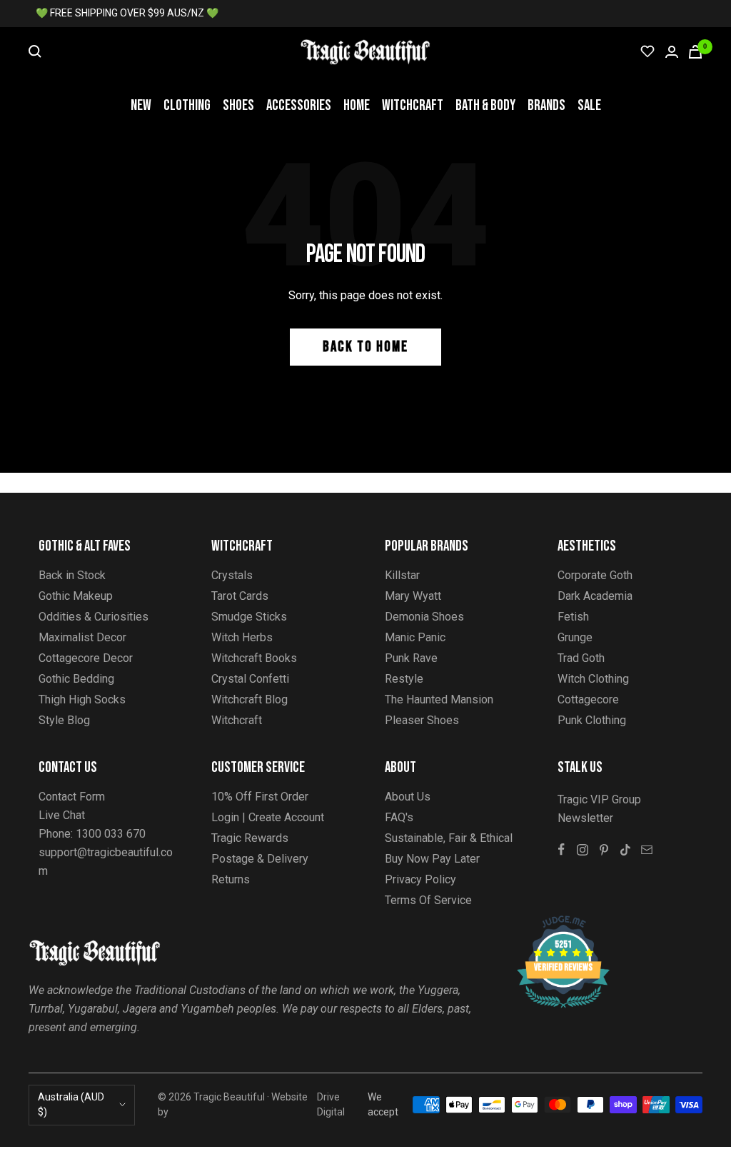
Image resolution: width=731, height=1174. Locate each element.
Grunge (575, 637)
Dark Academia (595, 596)
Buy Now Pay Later (432, 859)
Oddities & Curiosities (93, 616)
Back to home (365, 347)
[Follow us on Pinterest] (604, 850)
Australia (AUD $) (71, 1104)
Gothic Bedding (76, 679)
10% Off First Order (259, 796)
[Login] (671, 52)
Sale (589, 105)
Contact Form (72, 796)
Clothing (187, 105)
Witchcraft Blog (249, 699)
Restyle (404, 679)
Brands (546, 105)
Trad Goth (581, 658)
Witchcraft (412, 105)
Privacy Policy (420, 879)
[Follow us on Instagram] (582, 850)
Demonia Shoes (424, 616)
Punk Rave (411, 658)
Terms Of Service (428, 900)
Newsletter (585, 818)
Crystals (232, 575)
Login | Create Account (267, 817)
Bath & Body (485, 105)
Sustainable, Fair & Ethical (449, 838)
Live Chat (62, 815)
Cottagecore (588, 699)
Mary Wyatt (413, 596)
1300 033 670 (111, 834)
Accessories (298, 105)
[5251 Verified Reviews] (550, 923)
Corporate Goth (595, 575)
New (141, 105)
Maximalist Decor (82, 637)
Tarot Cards (239, 596)
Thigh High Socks (82, 699)
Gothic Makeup (76, 596)
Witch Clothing (593, 679)
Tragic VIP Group (599, 799)
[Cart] (695, 52)
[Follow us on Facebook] (561, 850)
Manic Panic (415, 637)
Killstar (402, 575)
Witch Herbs (242, 637)
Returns (230, 879)
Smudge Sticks (249, 616)
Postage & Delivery (259, 859)
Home (356, 105)
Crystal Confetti (250, 679)
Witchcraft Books (254, 658)
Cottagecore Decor (86, 658)
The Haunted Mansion (439, 699)
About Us (407, 796)
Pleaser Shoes (422, 720)
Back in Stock (72, 575)
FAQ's (399, 817)
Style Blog (64, 720)
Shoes (238, 105)
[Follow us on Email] (646, 850)
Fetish (573, 616)
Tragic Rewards (249, 838)
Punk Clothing (592, 720)
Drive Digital (331, 1104)
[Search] (35, 51)
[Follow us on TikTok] (625, 850)
